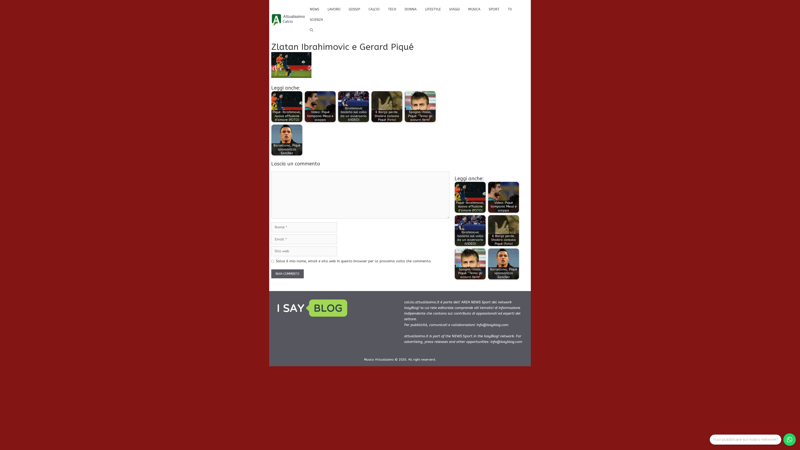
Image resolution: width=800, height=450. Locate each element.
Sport (494, 9)
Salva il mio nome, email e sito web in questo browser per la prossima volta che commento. (354, 261)
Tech (392, 9)
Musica (474, 9)
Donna (411, 9)
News (314, 9)
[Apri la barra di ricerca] (311, 30)
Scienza (316, 20)
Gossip (354, 9)
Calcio (374, 9)
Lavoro (334, 9)
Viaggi (454, 9)
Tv (510, 9)
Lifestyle (433, 9)
